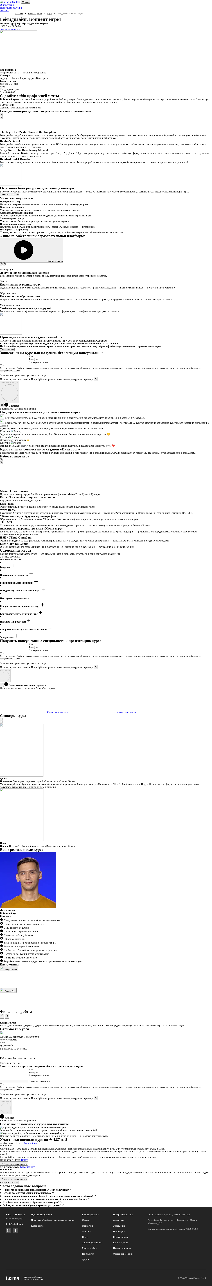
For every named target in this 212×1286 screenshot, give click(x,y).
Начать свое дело (122, 1248)
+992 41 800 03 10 (15, 1214)
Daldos (24, 1160)
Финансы (86, 1231)
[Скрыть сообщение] (2, 405)
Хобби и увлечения (91, 1242)
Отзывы (4, 10)
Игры (49, 13)
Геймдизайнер (29, 1143)
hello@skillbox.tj (14, 1224)
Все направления (90, 1214)
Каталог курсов (35, 13)
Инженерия (119, 1231)
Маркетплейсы (89, 1248)
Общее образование (123, 1254)
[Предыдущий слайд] (1, 114)
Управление (119, 1226)
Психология (88, 1254)
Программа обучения (11, 7)
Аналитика (118, 1220)
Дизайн (85, 1220)
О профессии (7, 5)
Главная (19, 13)
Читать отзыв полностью (15, 1164)
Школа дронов (120, 1237)
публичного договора (36, 375)
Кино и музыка (120, 1242)
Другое (85, 1259)
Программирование (123, 1214)
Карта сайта (37, 1226)
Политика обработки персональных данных (53, 1220)
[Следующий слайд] (1, 117)
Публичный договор (41, 1214)
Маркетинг (87, 1226)
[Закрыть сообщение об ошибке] (95, 379)
